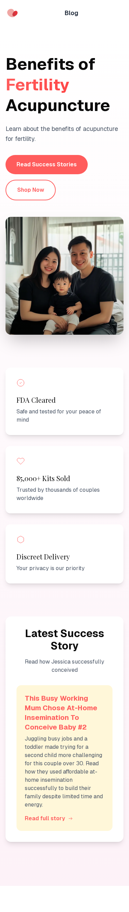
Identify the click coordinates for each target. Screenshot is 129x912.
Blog (71, 13)
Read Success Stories (47, 164)
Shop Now (30, 189)
